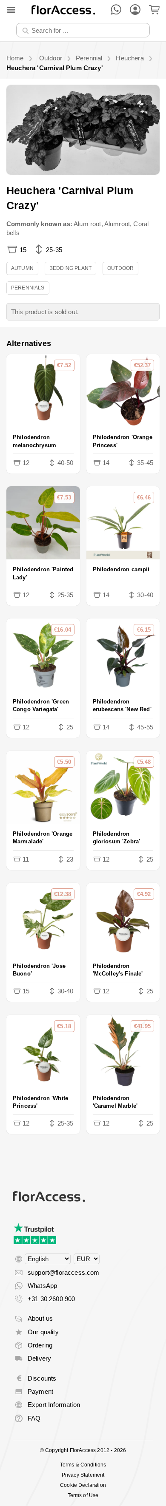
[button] (83, 130)
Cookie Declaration (83, 1485)
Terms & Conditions (83, 1465)
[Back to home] (63, 9)
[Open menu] (11, 9)
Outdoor (120, 268)
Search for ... (40, 22)
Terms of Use (83, 1495)
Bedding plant (70, 268)
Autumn (22, 268)
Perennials (28, 288)
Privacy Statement (83, 1475)
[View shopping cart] (154, 9)
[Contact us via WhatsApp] (116, 9)
